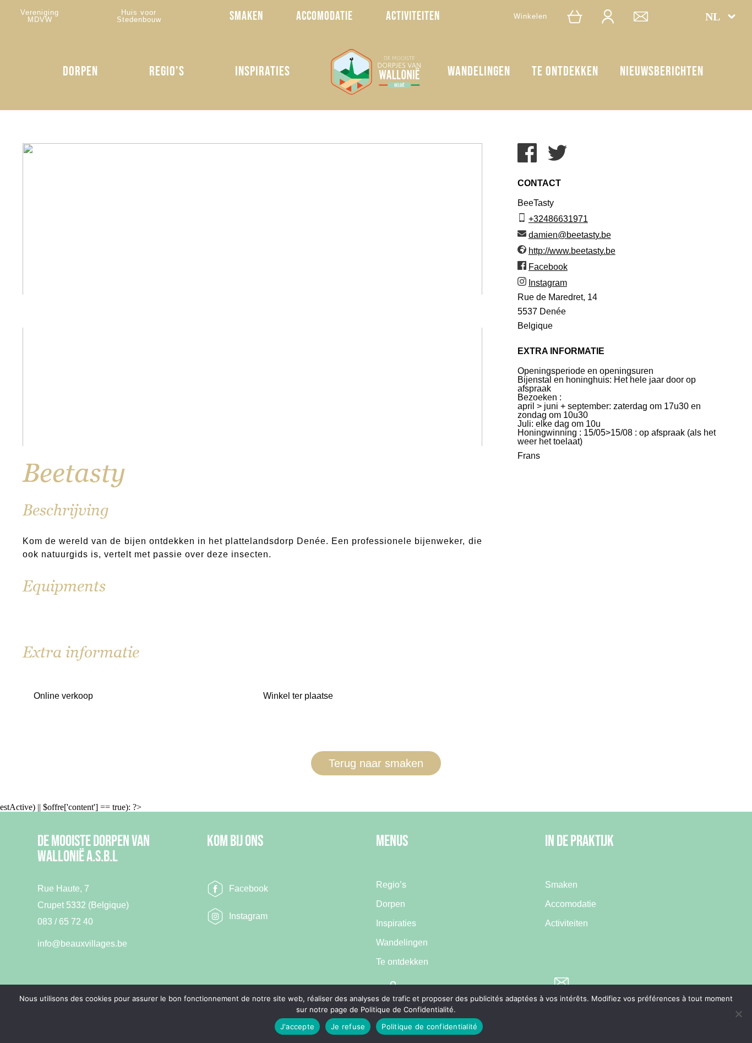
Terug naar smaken (376, 763)
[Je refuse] (738, 1013)
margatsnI (547, 282)
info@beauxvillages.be (82, 943)
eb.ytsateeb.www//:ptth (571, 251)
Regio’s (166, 71)
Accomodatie (324, 16)
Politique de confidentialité (429, 1026)
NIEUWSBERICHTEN (662, 71)
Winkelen (530, 16)
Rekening (613, 16)
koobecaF (548, 266)
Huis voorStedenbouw (139, 16)
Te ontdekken (565, 71)
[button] (720, 16)
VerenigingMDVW (39, 16)
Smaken (246, 16)
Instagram (248, 916)
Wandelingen (479, 71)
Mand (579, 16)
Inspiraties (262, 71)
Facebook (248, 888)
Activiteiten (413, 16)
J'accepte (297, 1026)
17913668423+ (558, 219)
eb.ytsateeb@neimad (569, 235)
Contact (646, 16)
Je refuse (348, 1026)
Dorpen (80, 71)
